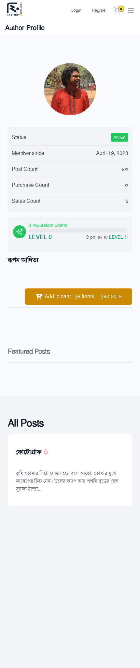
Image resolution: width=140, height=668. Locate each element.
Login (76, 10)
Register (99, 10)
